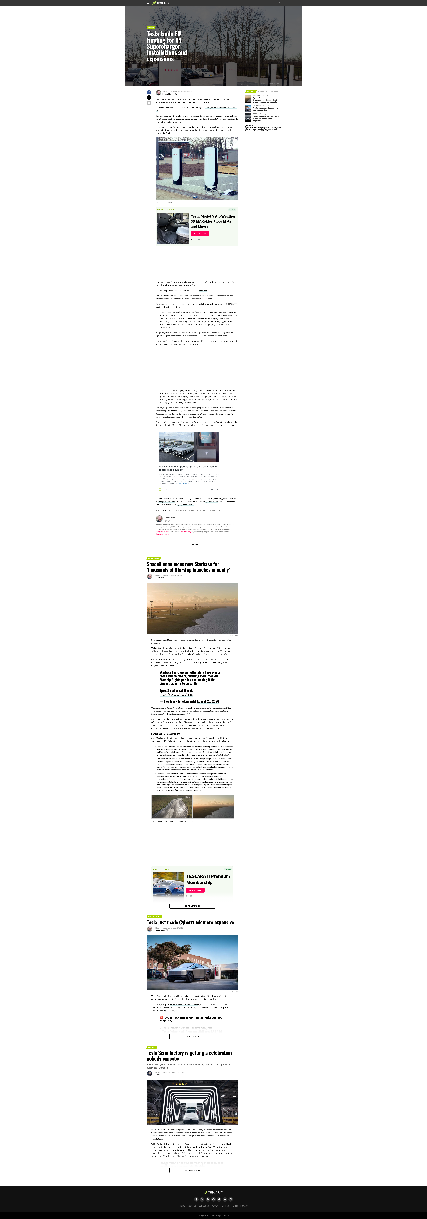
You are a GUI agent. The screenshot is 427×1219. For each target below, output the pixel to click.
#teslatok (260, 129)
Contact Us (204, 1206)
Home (182, 1206)
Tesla (181, 510)
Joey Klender (169, 94)
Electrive (203, 290)
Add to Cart (201, 233)
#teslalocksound (270, 129)
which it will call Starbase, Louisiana (199, 651)
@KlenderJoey (211, 501)
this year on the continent (215, 335)
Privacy (244, 1206)
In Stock (232, 209)
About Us (192, 1206)
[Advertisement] (197, 265)
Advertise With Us (220, 1206)
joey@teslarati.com (166, 501)
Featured (173, 510)
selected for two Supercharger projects (182, 282)
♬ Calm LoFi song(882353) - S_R (256, 130)
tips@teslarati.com (185, 504)
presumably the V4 (174, 335)
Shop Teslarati (166, 210)
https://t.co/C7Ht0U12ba (176, 694)
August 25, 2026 (208, 701)
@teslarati (249, 126)
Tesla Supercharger (194, 510)
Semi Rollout (220, 1132)
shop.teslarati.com (162, 534)
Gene (158, 1074)
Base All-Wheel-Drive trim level (184, 1004)
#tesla (253, 129)
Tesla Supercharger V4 (213, 510)
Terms (235, 1206)
